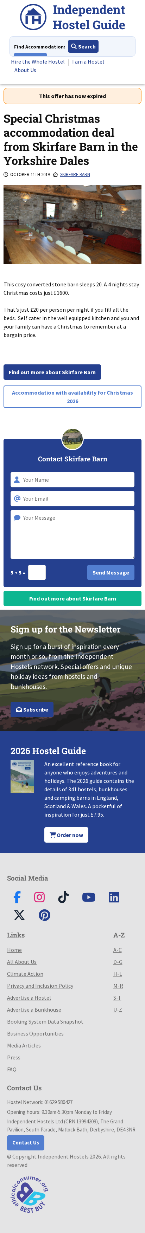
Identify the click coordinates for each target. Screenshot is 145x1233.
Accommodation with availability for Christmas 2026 (72, 396)
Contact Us (25, 1142)
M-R (118, 985)
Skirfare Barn (75, 174)
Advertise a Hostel (29, 997)
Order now (69, 834)
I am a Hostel (88, 61)
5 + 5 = (19, 572)
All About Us (22, 961)
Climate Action (25, 973)
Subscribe (35, 709)
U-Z (117, 1009)
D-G (117, 961)
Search (86, 46)
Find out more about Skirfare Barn (52, 372)
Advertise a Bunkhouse (34, 1009)
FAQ (12, 1069)
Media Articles (24, 1045)
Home (14, 949)
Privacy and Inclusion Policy (40, 985)
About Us (25, 69)
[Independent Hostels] (72, 18)
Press (13, 1057)
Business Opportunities (35, 1033)
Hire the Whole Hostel (38, 61)
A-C (117, 949)
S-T (117, 997)
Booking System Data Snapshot (45, 1021)
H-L (117, 973)
